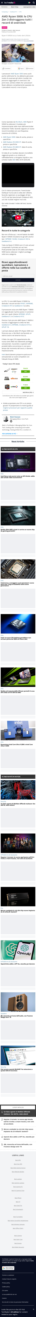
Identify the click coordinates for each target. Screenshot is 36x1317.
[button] (2, 2)
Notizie (4, 27)
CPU (20, 12)
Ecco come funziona (28, 40)
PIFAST (22, 303)
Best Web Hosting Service (18, 1168)
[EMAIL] (11, 421)
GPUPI (28, 314)
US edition (15, 1312)
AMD (25, 122)
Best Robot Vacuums (18, 1247)
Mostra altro (27, 392)
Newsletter (30, 68)
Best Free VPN (18, 1164)
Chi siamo (5, 1290)
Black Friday (14, 7)
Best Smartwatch (18, 1209)
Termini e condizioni (8, 1275)
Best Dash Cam (18, 1239)
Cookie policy (6, 1286)
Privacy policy (6, 1283)
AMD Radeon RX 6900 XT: (12, 142)
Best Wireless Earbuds (18, 1224)
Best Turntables (18, 1217)
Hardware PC (13, 12)
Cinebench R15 (7, 306)
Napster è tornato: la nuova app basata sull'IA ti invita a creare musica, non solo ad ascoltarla (19, 1122)
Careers (4, 1298)
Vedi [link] (25, 371)
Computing (5, 12)
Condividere (7, 68)
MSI (14, 160)
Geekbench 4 (6, 241)
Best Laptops (18, 1179)
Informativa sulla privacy (18, 286)
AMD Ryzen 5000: (9, 137)
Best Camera (18, 1235)
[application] (18, 174)
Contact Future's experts (9, 1279)
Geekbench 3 (6, 316)
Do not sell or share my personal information (15, 1302)
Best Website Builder (18, 1172)
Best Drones (18, 1243)
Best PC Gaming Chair (18, 1190)
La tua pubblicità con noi (9, 1294)
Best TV (18, 1202)
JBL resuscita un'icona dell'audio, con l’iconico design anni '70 (18, 1146)
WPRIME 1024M (11, 239)
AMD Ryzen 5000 (17, 74)
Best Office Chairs (18, 1228)
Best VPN (18, 1160)
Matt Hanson (16, 30)
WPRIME (22, 314)
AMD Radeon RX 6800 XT (12, 147)
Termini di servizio (21, 285)
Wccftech (19, 122)
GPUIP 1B (5, 327)
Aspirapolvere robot (29, 7)
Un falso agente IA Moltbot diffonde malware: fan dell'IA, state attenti (17, 1113)
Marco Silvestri (7, 30)
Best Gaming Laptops (18, 1183)
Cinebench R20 (23, 239)
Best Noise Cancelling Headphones (18, 1220)
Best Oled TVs (18, 1205)
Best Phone (18, 1198)
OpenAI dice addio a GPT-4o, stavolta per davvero (19, 1138)
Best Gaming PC (18, 1187)
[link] (6, 370)
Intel (3, 354)
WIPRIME (29, 303)
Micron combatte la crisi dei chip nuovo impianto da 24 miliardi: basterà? (18, 1130)
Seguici (22, 68)
